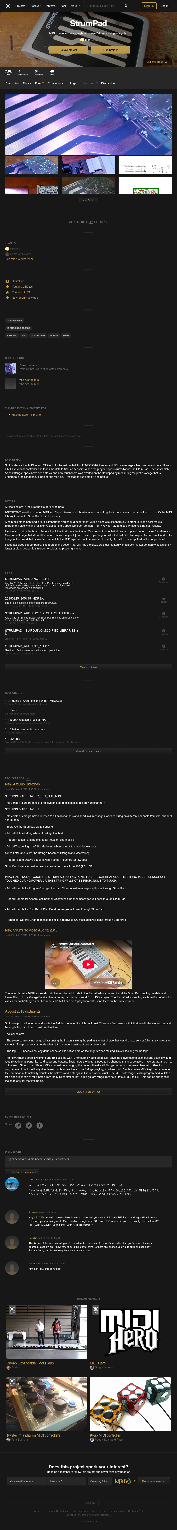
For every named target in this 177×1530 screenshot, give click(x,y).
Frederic (16, 1367)
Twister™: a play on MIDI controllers (33, 1435)
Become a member (58, 1472)
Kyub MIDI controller (105, 1435)
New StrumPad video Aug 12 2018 (31, 930)
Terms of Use (98, 1511)
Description (13, 83)
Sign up (149, 6)
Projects (20, 6)
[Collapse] (28, 778)
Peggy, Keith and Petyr (109, 1439)
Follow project (68, 50)
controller (38, 335)
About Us (39, 1511)
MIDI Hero (97, 1362)
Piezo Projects (28, 365)
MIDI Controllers (29, 380)
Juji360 (32, 1212)
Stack (63, 6)
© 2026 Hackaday (88, 1521)
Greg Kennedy (104, 1367)
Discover (35, 6)
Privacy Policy (117, 1511)
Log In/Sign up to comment (22, 1172)
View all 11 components (88, 751)
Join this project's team (19, 259)
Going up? (89, 1502)
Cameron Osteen (20, 254)
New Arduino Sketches (22, 783)
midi (24, 335)
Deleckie (33, 1237)
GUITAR (54, 335)
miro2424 (91, 40)
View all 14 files (88, 667)
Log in (165, 6)
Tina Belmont (19, 1439)
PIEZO (66, 335)
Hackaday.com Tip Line (26, 415)
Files (39, 83)
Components (57, 83)
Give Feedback (80, 1511)
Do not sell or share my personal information (88, 1514)
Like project (110, 50)
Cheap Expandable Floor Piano (30, 1362)
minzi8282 (34, 1263)
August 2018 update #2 (22, 1011)
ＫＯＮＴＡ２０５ (38, 1179)
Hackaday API (135, 1511)
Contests (50, 6)
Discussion (109, 83)
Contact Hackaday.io (58, 1511)
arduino (12, 335)
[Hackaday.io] (8, 6)
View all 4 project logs (88, 1091)
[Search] (126, 5)
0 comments (44, 789)
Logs (74, 83)
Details (27, 83)
